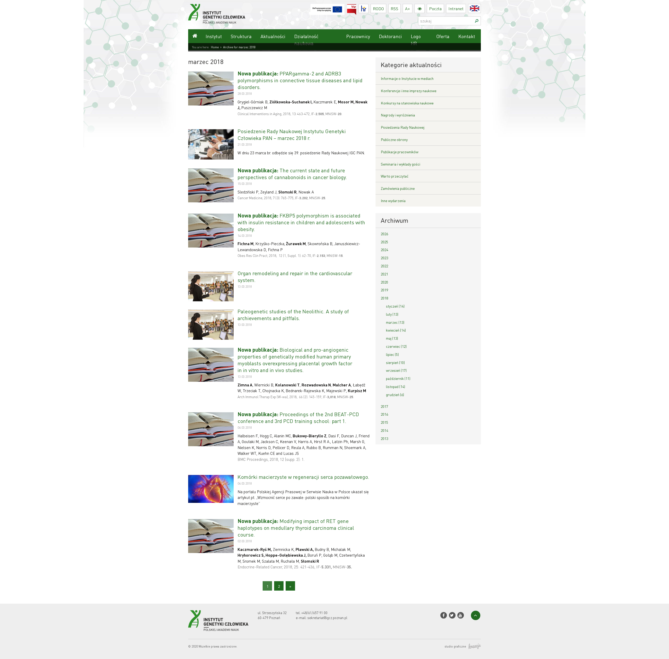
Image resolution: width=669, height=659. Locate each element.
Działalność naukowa (306, 39)
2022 (384, 265)
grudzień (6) (395, 394)
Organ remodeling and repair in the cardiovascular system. (295, 276)
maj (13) (392, 338)
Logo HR (416, 39)
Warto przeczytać (394, 176)
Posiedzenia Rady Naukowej (402, 127)
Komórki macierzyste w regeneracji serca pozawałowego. (303, 476)
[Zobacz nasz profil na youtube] (460, 615)
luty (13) (392, 314)
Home (215, 47)
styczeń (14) (395, 306)
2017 (384, 406)
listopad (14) (395, 386)
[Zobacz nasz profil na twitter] (452, 615)
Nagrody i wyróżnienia (398, 115)
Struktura (241, 36)
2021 (384, 274)
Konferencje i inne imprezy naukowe (408, 90)
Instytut (214, 36)
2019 (384, 289)
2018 (384, 298)
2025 (384, 241)
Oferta (442, 36)
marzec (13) (395, 322)
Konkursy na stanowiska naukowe (407, 103)
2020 (384, 282)
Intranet (456, 8)
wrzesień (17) (396, 370)
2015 (384, 422)
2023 (384, 257)
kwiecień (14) (396, 330)
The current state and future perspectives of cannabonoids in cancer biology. (292, 173)
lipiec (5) (392, 354)
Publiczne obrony (394, 139)
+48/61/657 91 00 (314, 612)
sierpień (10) (395, 362)
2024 (384, 249)
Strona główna (194, 36)
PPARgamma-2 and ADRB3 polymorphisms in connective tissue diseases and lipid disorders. (300, 80)
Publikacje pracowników (399, 151)
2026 (384, 233)
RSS (394, 8)
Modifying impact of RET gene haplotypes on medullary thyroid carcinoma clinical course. (296, 527)
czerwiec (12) (396, 346)
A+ (407, 8)
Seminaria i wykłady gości (400, 164)
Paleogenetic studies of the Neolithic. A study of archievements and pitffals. (293, 314)
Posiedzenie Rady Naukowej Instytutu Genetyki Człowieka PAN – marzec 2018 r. (292, 134)
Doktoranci (390, 36)
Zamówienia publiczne (398, 188)
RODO (378, 8)
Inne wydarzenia (393, 200)
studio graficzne (455, 646)
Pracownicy (358, 36)
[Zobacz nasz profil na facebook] (443, 615)
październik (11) (398, 378)
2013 (384, 438)
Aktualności (273, 36)
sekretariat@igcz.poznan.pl (327, 617)
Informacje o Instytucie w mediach (407, 78)
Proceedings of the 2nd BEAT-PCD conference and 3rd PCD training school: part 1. (298, 417)
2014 (384, 430)
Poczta (435, 8)
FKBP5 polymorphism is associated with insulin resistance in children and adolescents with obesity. (301, 222)
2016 (384, 414)
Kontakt (466, 36)
